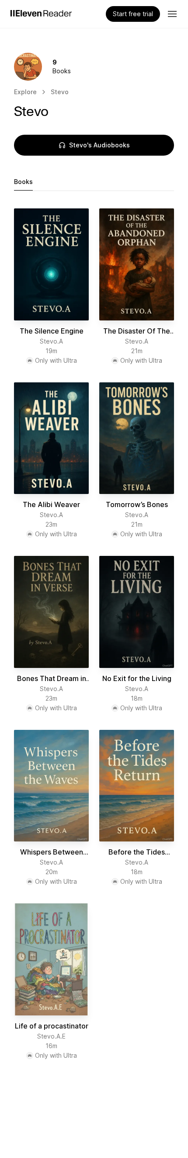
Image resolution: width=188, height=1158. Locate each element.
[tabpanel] (94, 634)
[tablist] (94, 182)
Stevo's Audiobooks (99, 145)
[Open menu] (172, 14)
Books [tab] (23, 181)
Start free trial (133, 13)
